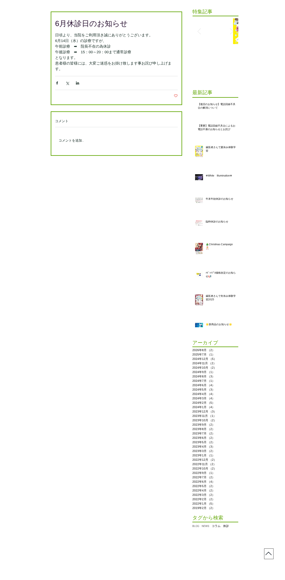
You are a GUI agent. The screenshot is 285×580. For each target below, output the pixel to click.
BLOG (195, 526)
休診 (226, 526)
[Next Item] (231, 31)
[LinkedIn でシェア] (77, 83)
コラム (216, 526)
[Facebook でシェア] (57, 83)
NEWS (205, 526)
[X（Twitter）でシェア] (67, 83)
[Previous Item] (199, 31)
